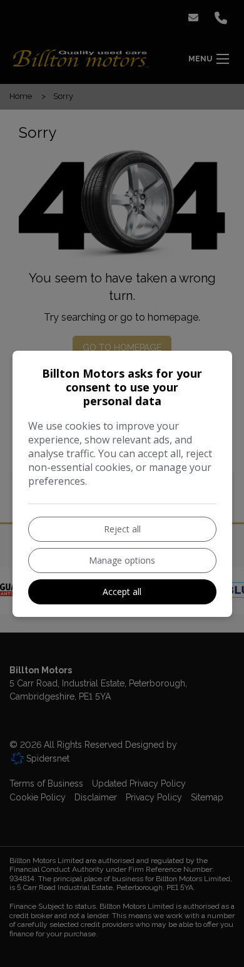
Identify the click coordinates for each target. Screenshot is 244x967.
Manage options (122, 560)
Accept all (122, 591)
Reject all (122, 529)
